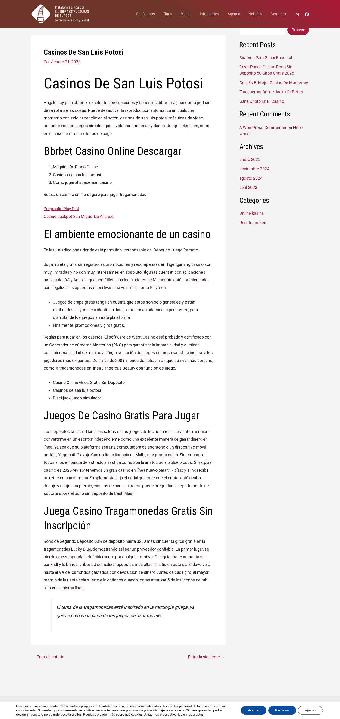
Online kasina (251, 213)
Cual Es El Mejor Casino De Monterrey (273, 82)
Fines (167, 13)
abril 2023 (248, 187)
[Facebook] (307, 14)
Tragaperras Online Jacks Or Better (271, 91)
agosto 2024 (250, 178)
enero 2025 (249, 159)
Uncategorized (252, 222)
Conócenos (145, 13)
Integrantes (209, 13)
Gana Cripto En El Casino (261, 101)
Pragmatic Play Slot (61, 208)
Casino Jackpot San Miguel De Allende (79, 216)
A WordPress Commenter (263, 127)
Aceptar (254, 710)
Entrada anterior (49, 657)
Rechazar (282, 710)
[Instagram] (297, 14)
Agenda (234, 13)
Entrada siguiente (206, 657)
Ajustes (310, 710)
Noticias (255, 13)
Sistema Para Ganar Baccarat (265, 57)
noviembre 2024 (254, 168)
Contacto (278, 13)
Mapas (186, 13)
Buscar (298, 30)
